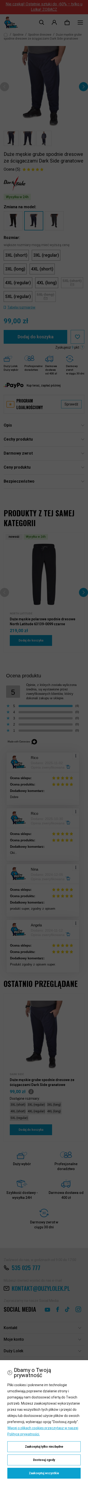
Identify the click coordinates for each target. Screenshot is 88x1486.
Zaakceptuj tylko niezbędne (44, 1446)
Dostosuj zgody (44, 1460)
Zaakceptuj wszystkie (44, 1473)
